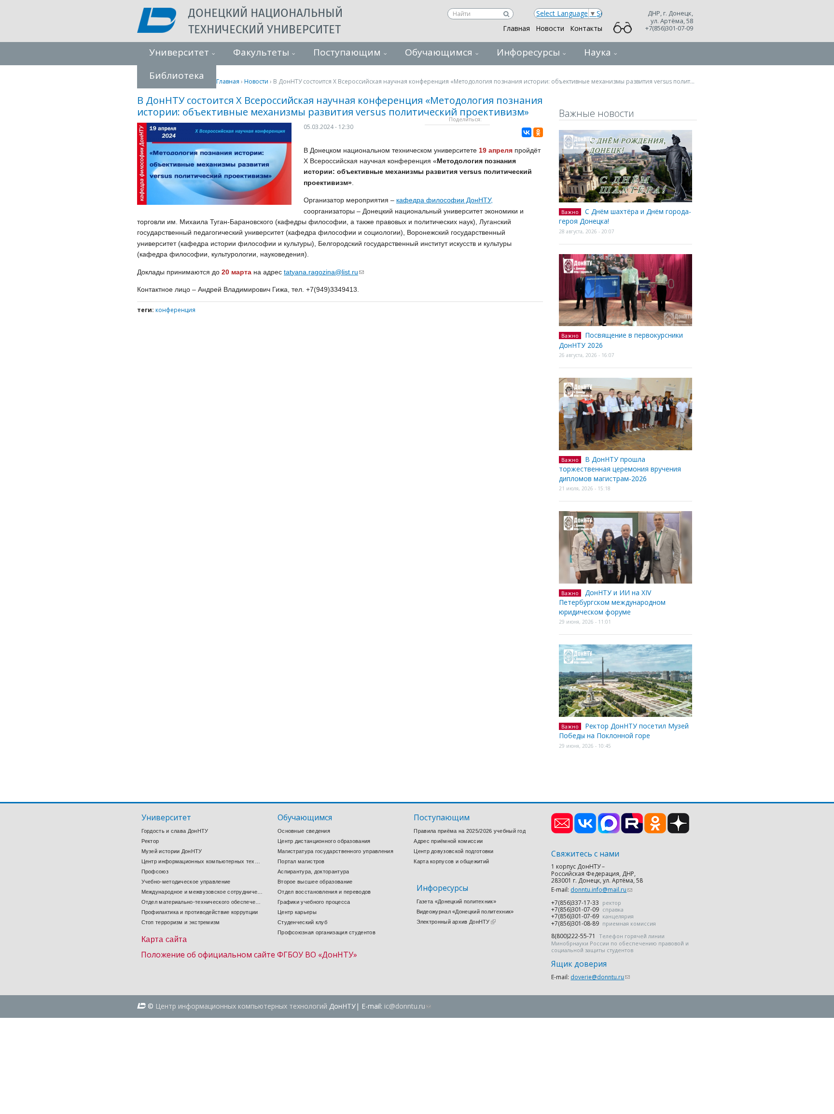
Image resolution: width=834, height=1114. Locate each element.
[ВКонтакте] (526, 132)
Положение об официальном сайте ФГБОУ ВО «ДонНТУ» (249, 954)
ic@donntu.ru (407, 1006)
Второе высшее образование (315, 882)
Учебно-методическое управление (186, 882)
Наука (597, 52)
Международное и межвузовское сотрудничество (202, 892)
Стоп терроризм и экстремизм (180, 922)
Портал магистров (301, 861)
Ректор (150, 841)
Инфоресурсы (528, 52)
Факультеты (261, 52)
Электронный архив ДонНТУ (456, 922)
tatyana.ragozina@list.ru (324, 272)
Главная (516, 28)
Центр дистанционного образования (324, 841)
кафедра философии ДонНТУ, (444, 200)
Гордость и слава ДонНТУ (174, 831)
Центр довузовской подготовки (453, 851)
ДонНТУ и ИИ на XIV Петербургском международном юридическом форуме (612, 602)
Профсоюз (154, 871)
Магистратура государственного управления (335, 851)
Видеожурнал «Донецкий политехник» (465, 911)
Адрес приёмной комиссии (448, 841)
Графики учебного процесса (314, 902)
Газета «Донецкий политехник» (456, 901)
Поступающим (347, 52)
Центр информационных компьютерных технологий (202, 861)
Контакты (586, 28)
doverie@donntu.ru (600, 977)
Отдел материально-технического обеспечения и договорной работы (202, 902)
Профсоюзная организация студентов (326, 932)
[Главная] (162, 21)
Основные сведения (304, 831)
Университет (179, 52)
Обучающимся (439, 52)
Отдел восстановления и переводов (324, 892)
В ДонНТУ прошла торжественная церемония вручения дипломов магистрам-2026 (620, 469)
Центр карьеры (297, 912)
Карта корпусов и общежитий (451, 861)
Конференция (175, 310)
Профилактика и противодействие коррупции (199, 912)
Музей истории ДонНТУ (171, 851)
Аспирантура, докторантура (313, 871)
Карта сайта (164, 939)
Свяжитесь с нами (585, 853)
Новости (550, 28)
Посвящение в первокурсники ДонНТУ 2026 (621, 340)
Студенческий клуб (302, 922)
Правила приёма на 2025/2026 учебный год (470, 831)
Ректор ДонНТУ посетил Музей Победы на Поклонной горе (624, 731)
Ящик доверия (579, 964)
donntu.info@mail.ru (601, 889)
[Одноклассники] (538, 132)
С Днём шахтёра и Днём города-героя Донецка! (625, 216)
